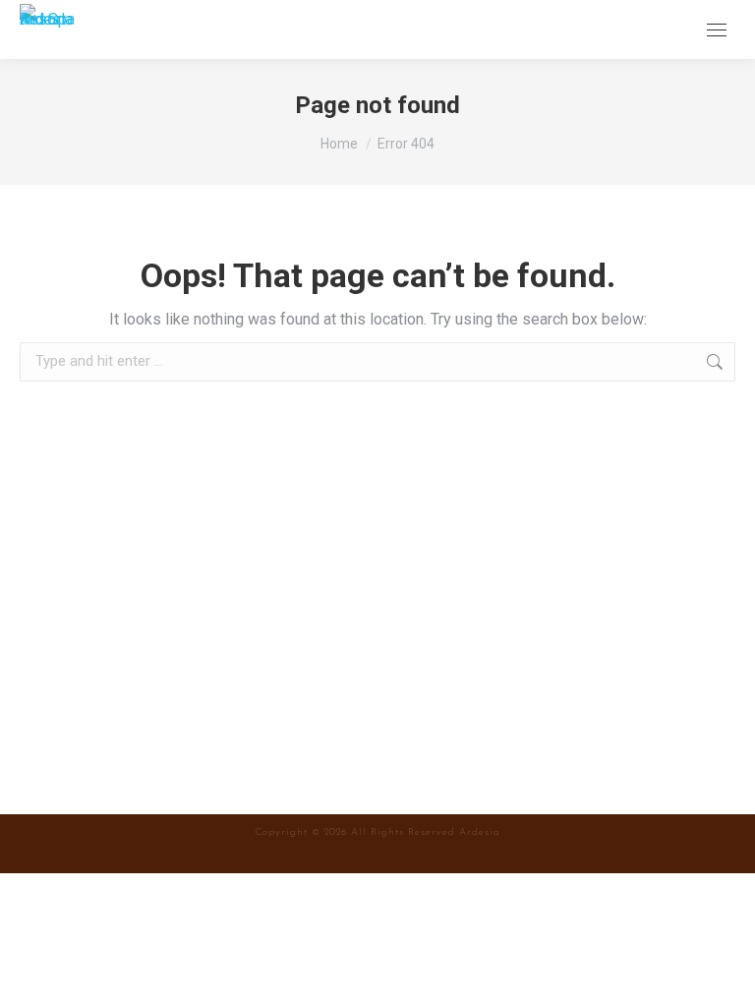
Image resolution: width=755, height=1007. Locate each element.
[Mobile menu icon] (716, 30)
